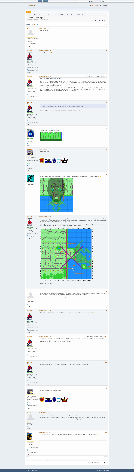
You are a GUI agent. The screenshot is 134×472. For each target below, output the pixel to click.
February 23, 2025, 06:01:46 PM (45, 149)
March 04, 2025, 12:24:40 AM (44, 432)
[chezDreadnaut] (27, 143)
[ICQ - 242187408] (27, 449)
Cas (28, 432)
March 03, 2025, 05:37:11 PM (44, 387)
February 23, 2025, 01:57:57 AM (45, 102)
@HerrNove (42, 312)
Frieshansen (30, 174)
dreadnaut (73, 14)
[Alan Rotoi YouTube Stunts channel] (27, 165)
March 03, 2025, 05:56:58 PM (44, 412)
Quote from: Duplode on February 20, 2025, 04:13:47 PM (52, 104)
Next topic (104, 20)
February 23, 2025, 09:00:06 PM (46, 173)
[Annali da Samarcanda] (27, 304)
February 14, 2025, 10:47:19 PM (45, 28)
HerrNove (30, 291)
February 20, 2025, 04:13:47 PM (45, 76)
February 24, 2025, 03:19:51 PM (45, 290)
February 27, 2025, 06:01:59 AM (45, 336)
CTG (28, 28)
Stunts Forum (31, 5)
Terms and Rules (102, 470)
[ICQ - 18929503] (27, 163)
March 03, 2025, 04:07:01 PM (44, 362)
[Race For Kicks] (27, 450)
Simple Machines (34, 470)
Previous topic (98, 20)
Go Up (27, 457)
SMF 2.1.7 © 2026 (28, 470)
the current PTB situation (55, 78)
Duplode (69, 14)
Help (97, 470)
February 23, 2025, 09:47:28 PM (45, 216)
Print (106, 24)
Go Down (28, 24)
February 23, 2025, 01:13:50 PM (46, 127)
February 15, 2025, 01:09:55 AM (45, 50)
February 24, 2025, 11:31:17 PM (45, 310)
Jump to (89, 462)
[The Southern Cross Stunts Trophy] (27, 69)
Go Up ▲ (107, 470)
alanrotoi (29, 149)
